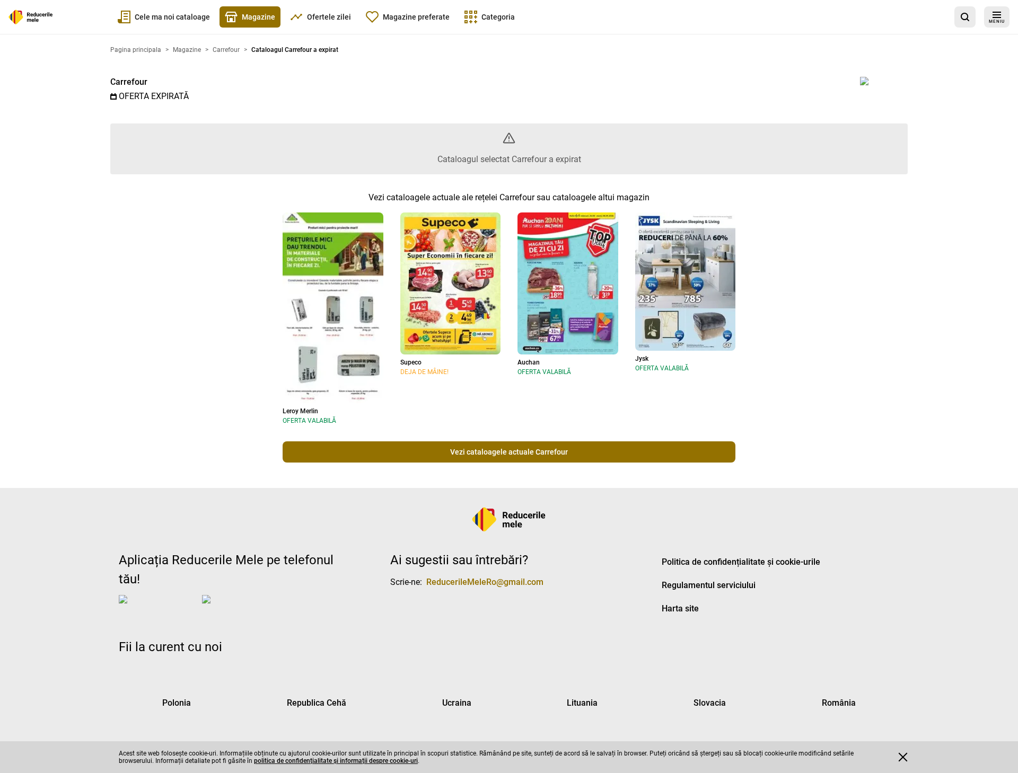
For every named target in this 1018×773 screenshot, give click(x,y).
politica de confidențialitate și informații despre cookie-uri (336, 761)
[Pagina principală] (30, 17)
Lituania (582, 703)
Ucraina (456, 703)
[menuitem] (163, 17)
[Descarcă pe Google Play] (244, 607)
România (839, 703)
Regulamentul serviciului (709, 585)
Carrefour (128, 82)
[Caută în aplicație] (965, 17)
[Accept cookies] (903, 757)
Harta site (680, 608)
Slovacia (710, 703)
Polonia (176, 703)
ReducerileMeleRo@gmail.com (484, 582)
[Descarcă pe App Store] (158, 607)
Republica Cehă (316, 703)
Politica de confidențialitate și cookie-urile (741, 562)
